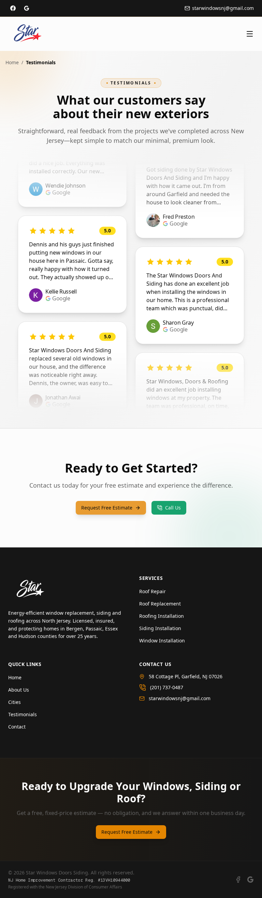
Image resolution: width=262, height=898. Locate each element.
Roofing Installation (161, 616)
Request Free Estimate (106, 507)
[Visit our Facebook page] (13, 8)
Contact (17, 726)
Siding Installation (160, 628)
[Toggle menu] (250, 34)
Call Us (173, 507)
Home (12, 62)
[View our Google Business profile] (250, 879)
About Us (18, 689)
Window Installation (162, 640)
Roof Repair (152, 591)
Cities (14, 702)
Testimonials (22, 714)
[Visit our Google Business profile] (26, 8)
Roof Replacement (160, 603)
